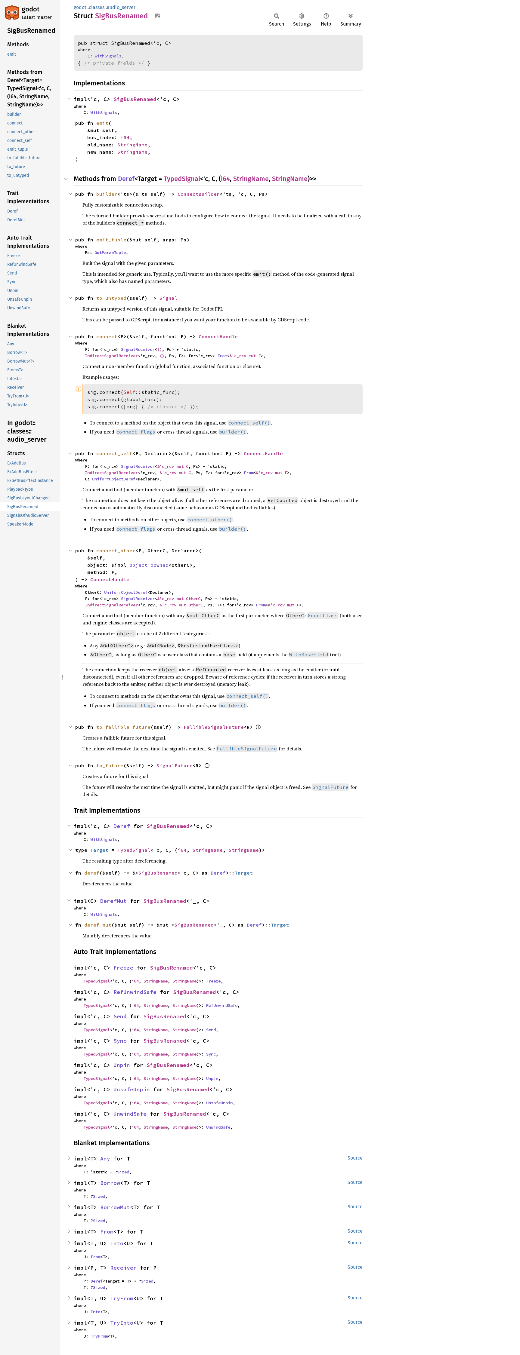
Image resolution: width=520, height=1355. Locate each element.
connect (106, 336)
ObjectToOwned (149, 565)
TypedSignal (182, 179)
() (159, 349)
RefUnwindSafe (134, 992)
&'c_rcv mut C (172, 466)
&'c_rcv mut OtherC (178, 598)
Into (116, 1243)
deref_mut (97, 925)
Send (120, 1016)
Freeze (123, 967)
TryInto (121, 1322)
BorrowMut (115, 1207)
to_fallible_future (123, 727)
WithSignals (108, 56)
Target (99, 850)
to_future (109, 765)
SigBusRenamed (134, 99)
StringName (132, 145)
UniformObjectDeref (113, 479)
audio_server (121, 7)
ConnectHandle (218, 336)
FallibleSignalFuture (214, 727)
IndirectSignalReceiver (111, 355)
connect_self (114, 453)
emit (102, 123)
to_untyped (111, 298)
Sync (120, 1040)
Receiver (123, 1267)
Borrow (110, 1182)
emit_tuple (111, 240)
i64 (124, 137)
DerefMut (113, 900)
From (222, 355)
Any (105, 1158)
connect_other (115, 550)
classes (96, 7)
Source (355, 1158)
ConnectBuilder (199, 194)
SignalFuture (174, 765)
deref (91, 873)
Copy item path (157, 16)
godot (30, 9)
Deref (126, 179)
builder (106, 194)
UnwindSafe (130, 1113)
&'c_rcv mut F (245, 355)
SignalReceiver (138, 349)
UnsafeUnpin (131, 1089)
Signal (168, 298)
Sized (123, 1172)
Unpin (121, 1065)
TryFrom (121, 1298)
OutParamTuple (110, 252)
